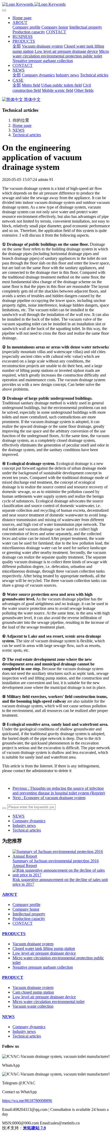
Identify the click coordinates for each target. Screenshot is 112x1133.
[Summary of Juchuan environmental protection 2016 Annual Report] (61, 856)
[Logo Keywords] (56, 4)
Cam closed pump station (33, 992)
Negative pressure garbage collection (43, 967)
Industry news (24, 825)
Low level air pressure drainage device (44, 953)
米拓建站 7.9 (34, 1128)
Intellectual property (29, 914)
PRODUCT (12, 977)
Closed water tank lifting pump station (44, 948)
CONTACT (23, 923)
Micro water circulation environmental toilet (48, 1001)
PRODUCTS (14, 933)
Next (49, 797)
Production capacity (29, 918)
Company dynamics (29, 821)
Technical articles (27, 135)
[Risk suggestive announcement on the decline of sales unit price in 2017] (61, 875)
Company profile (26, 904)
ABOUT (9, 894)
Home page (22, 18)
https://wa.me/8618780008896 (27, 1100)
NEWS (18, 130)
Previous (59, 790)
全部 (17, 46)
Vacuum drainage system (33, 944)
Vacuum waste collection (33, 1006)
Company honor (26, 909)
